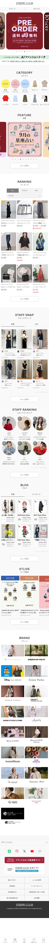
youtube (32, 851)
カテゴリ (36, 9)
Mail (40, 851)
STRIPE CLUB (24, 3)
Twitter (24, 851)
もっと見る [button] (24, 166)
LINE (9, 851)
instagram (17, 851)
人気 (36, 324)
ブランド (12, 9)
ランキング (36, 494)
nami (6, 351)
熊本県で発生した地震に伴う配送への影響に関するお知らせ (28, 61)
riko (21, 381)
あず (37, 351)
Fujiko (22, 351)
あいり (38, 381)
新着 (13, 324)
